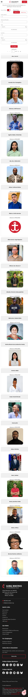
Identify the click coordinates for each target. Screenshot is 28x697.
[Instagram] (7, 665)
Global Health (5, 634)
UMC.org (5, 621)
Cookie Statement (6, 685)
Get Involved (5, 610)
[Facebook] (3, 665)
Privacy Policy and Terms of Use (10, 681)
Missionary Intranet (6, 643)
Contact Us (5, 617)
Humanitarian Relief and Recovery (10, 630)
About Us (4, 613)
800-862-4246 (6, 600)
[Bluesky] (21, 665)
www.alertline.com (15, 693)
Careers (4, 615)
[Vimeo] (18, 665)
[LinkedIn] (11, 665)
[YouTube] (14, 665)
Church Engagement (7, 632)
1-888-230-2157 (20, 692)
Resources (4, 612)
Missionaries (5, 628)
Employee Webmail (6, 641)
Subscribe (14, 656)
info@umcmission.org (8, 603)
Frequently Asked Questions (9, 619)
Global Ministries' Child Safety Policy (13, 688)
